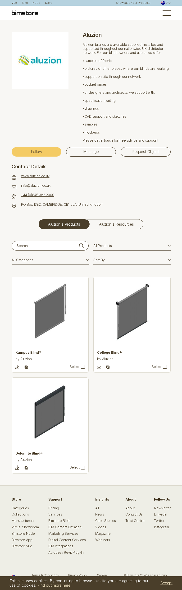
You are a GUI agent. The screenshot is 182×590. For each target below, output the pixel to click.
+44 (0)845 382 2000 (37, 195)
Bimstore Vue (22, 546)
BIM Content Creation (65, 527)
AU (168, 3)
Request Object (145, 151)
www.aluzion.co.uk (35, 176)
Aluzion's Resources (116, 224)
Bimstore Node (23, 533)
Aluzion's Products (64, 224)
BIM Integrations (60, 546)
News (99, 514)
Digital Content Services (67, 540)
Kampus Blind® (28, 352)
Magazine (103, 533)
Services (55, 514)
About (130, 508)
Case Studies (105, 521)
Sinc (25, 3)
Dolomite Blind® (29, 453)
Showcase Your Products (133, 3)
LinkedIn (160, 514)
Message (91, 151)
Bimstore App (22, 540)
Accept (166, 583)
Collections (20, 514)
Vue (14, 3)
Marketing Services (63, 533)
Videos (100, 527)
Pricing (53, 508)
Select (75, 367)
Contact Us (133, 514)
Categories (20, 508)
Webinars (102, 540)
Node (36, 3)
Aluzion (26, 359)
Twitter (159, 521)
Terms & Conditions (45, 575)
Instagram (161, 527)
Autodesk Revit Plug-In (66, 552)
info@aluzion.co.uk (35, 185)
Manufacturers (23, 521)
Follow (36, 151)
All (97, 508)
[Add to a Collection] (26, 367)
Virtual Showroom (25, 527)
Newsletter (162, 508)
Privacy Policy (77, 575)
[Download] (17, 367)
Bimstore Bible (59, 521)
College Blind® (109, 352)
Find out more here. (54, 585)
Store (49, 3)
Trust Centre (135, 521)
